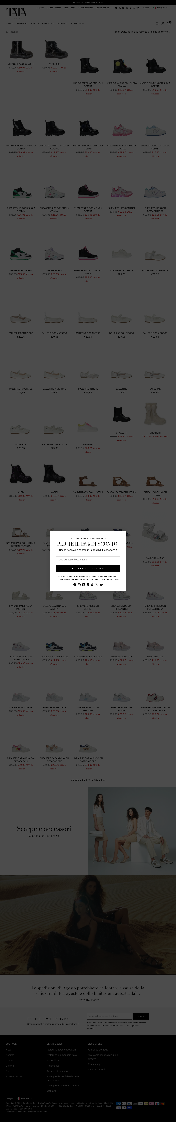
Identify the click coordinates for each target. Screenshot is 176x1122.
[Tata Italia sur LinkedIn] (83, 585)
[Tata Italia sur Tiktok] (92, 585)
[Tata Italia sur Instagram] (79, 585)
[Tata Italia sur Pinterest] (88, 585)
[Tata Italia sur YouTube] (101, 585)
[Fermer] (122, 534)
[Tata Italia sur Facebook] (74, 585)
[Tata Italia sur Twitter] (96, 585)
